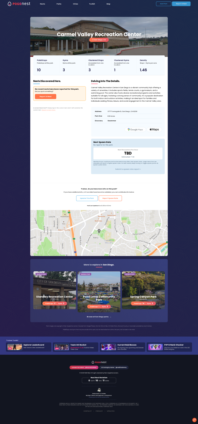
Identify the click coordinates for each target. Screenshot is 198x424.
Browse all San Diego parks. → (99, 317)
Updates (110, 411)
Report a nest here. (49, 110)
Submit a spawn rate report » (128, 169)
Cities (75, 4)
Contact (88, 411)
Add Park (163, 4)
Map (108, 4)
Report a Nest (181, 4)
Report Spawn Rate (110, 198)
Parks (59, 4)
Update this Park (87, 198)
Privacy (99, 411)
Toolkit (92, 4)
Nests (42, 4)
